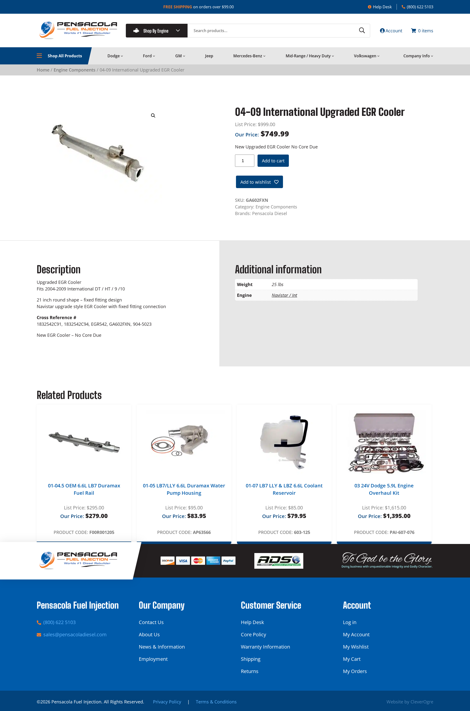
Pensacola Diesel (269, 213)
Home (43, 70)
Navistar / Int (284, 295)
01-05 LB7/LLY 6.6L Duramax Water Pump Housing (184, 489)
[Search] (362, 30)
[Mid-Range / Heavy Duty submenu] (333, 56)
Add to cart (273, 161)
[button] (153, 115)
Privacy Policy (167, 702)
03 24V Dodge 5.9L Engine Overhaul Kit (384, 489)
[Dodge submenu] (122, 56)
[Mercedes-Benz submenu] (264, 56)
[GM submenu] (184, 56)
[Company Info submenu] (432, 56)
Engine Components (74, 70)
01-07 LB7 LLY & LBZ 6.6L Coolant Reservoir (284, 489)
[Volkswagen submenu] (378, 56)
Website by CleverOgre (410, 702)
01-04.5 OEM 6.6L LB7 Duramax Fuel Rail (84, 489)
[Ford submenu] (154, 56)
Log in (349, 622)
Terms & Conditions (216, 702)
